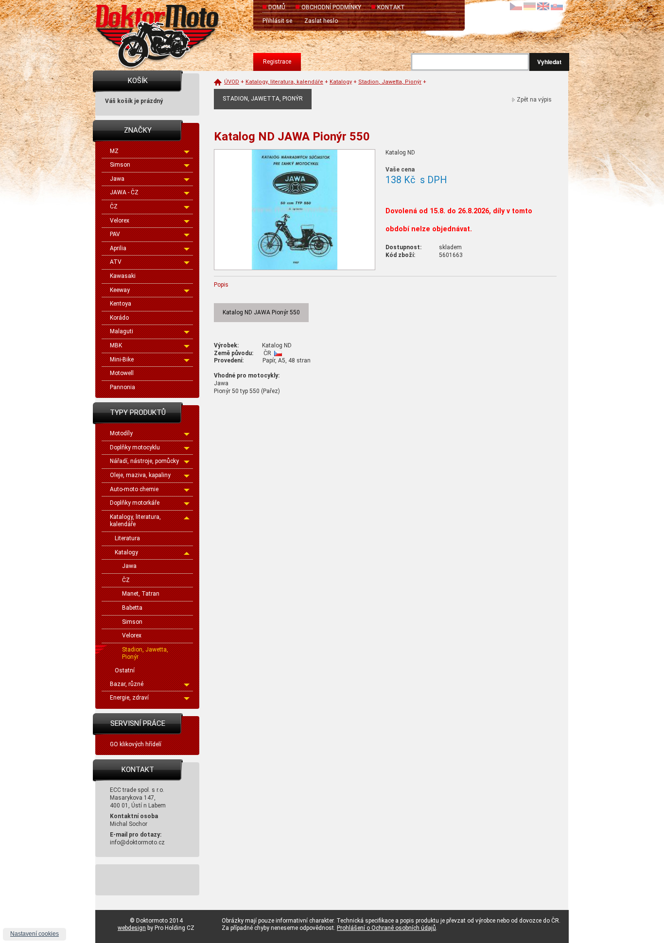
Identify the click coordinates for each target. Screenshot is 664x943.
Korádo (119, 317)
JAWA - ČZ (124, 192)
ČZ (114, 206)
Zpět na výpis (534, 99)
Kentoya (120, 303)
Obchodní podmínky (331, 7)
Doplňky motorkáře (134, 502)
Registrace (277, 61)
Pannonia (122, 387)
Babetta (132, 607)
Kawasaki (123, 276)
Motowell (122, 373)
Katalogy (126, 552)
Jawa (117, 178)
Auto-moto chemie (134, 489)
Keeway (120, 290)
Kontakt (391, 7)
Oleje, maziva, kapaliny (140, 475)
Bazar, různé (126, 684)
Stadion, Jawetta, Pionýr (145, 653)
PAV (115, 234)
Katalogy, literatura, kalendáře (135, 521)
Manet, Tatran (140, 593)
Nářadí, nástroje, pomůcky (144, 461)
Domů (276, 7)
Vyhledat (549, 61)
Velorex (119, 220)
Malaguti (121, 331)
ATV (116, 261)
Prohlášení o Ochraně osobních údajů (386, 928)
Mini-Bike (122, 359)
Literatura (127, 538)
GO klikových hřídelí (135, 744)
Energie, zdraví (129, 697)
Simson (120, 164)
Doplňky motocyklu (135, 447)
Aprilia (118, 248)
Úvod (231, 82)
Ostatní (125, 670)
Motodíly (121, 433)
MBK (116, 345)
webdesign (132, 928)
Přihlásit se (277, 20)
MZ (114, 151)
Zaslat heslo (321, 20)
